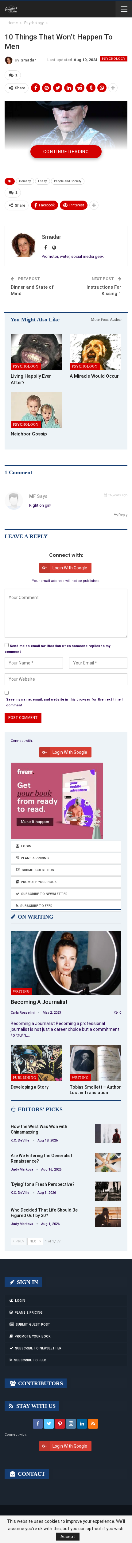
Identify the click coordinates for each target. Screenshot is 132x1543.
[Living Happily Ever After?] (36, 352)
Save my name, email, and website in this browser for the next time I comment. (64, 702)
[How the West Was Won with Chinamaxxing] (108, 1133)
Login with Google (69, 567)
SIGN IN (26, 1282)
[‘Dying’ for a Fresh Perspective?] (108, 1191)
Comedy (25, 181)
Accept (67, 1536)
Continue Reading (66, 151)
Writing (21, 991)
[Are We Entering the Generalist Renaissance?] (108, 1162)
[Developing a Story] (36, 1063)
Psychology (114, 58)
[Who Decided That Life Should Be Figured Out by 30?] (108, 1217)
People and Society (67, 181)
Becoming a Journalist (39, 1002)
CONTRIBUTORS (40, 1383)
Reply (122, 515)
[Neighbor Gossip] (36, 410)
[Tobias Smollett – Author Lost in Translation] (95, 1063)
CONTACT (30, 1474)
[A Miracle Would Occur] (95, 352)
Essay (42, 181)
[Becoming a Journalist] (66, 963)
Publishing (24, 1077)
